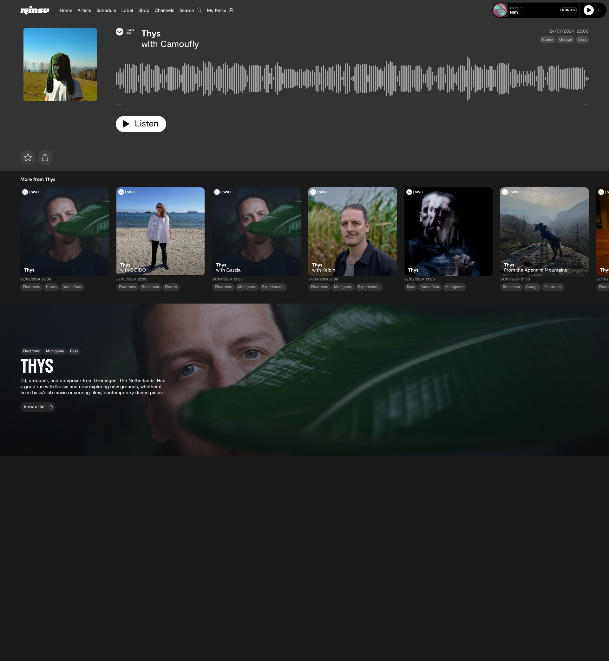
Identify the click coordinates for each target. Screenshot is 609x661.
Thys (151, 33)
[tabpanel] (352, 80)
